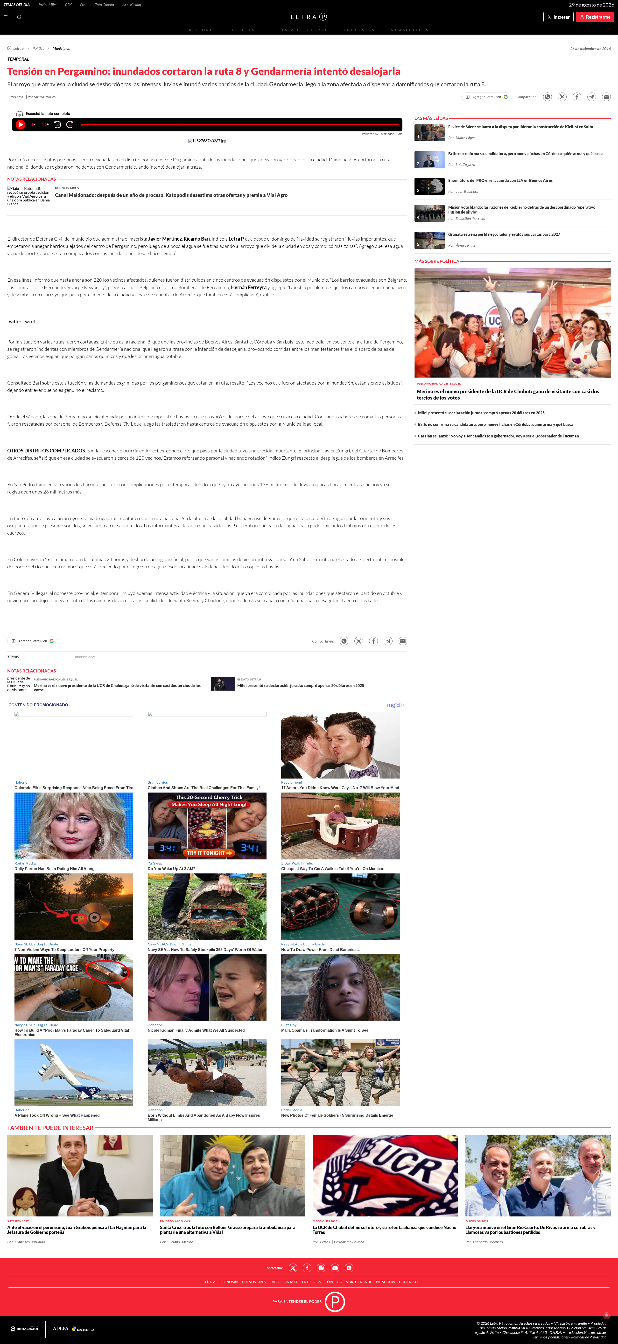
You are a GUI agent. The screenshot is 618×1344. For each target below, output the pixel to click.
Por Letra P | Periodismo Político (33, 97)
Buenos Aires (254, 1282)
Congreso (408, 1282)
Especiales (248, 30)
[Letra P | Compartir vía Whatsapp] (547, 97)
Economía (228, 1282)
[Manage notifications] (607, 1315)
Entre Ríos (311, 1282)
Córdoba (333, 1282)
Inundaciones (85, 656)
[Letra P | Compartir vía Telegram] (592, 97)
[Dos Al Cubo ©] (24, 1329)
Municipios (61, 48)
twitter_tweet (21, 321)
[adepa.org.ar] (61, 1329)
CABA (274, 1282)
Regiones (203, 30)
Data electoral (304, 30)
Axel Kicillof (131, 4)
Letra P (18, 48)
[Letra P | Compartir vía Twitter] (562, 97)
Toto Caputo (104, 4)
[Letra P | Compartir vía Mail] (606, 97)
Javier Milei (47, 4)
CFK (68, 4)
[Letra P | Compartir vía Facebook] (577, 97)
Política (38, 48)
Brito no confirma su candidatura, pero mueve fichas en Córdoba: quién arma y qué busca (495, 424)
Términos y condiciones (551, 1337)
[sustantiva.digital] (83, 1329)
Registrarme (598, 17)
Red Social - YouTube (335, 1268)
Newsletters (410, 30)
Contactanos (274, 1268)
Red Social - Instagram (321, 1268)
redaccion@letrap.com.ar (587, 1332)
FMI (83, 4)
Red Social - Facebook (307, 1268)
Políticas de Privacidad (588, 1337)
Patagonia (385, 1282)
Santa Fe (290, 1282)
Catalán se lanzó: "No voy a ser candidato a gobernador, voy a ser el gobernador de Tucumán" (499, 436)
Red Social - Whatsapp (349, 1268)
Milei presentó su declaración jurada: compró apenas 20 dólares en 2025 (481, 412)
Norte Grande (359, 1282)
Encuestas (359, 30)
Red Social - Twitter (293, 1268)
